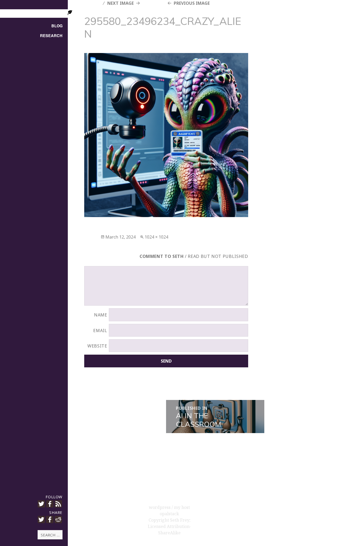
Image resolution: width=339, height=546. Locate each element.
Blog (57, 26)
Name (100, 315)
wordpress (160, 507)
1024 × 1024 (156, 237)
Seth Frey (179, 520)
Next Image (120, 3)
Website (97, 346)
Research (51, 35)
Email (100, 330)
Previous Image (192, 3)
